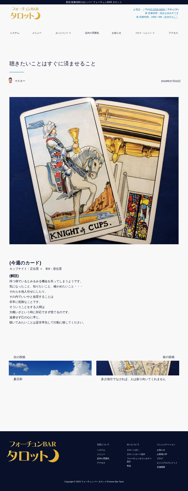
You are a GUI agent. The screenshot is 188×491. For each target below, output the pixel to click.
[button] (63, 33)
